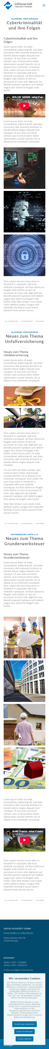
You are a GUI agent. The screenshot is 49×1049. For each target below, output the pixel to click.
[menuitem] (43, 5)
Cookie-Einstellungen (24, 1031)
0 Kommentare (27, 321)
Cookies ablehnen (24, 1039)
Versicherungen (30, 19)
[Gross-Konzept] (20, 5)
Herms (41, 321)
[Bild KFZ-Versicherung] (26, 419)
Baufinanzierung (19, 534)
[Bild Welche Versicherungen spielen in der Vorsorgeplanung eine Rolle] (26, 397)
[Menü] (43, 5)
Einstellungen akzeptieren (24, 1024)
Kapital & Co (32, 534)
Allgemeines (16, 19)
